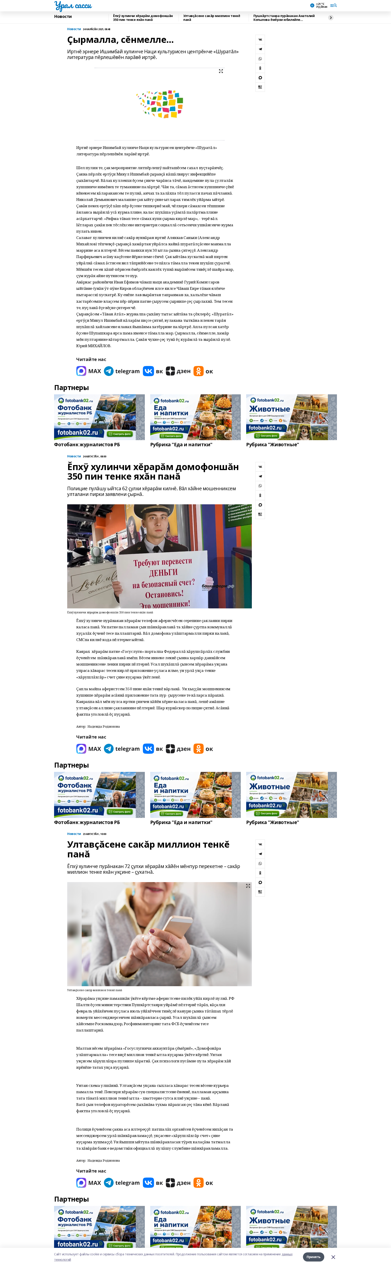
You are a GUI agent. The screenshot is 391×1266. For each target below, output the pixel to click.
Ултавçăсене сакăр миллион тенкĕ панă (211, 18)
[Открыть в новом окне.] (88, 371)
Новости (63, 16)
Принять (314, 1257)
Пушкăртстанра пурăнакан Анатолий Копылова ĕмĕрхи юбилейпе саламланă (284, 18)
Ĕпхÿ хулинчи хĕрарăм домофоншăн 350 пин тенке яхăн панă (143, 18)
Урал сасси (72, 4)
